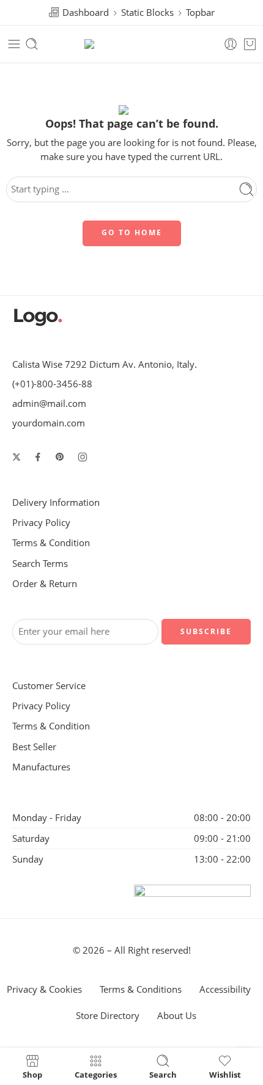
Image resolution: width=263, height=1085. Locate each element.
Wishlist (225, 1074)
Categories (96, 1074)
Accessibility (225, 989)
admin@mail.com (49, 403)
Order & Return (44, 584)
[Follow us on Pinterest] (60, 457)
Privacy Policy (41, 522)
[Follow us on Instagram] (82, 456)
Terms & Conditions (141, 989)
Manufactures (41, 767)
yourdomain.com (48, 423)
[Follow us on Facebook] (38, 457)
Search (163, 1074)
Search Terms (40, 563)
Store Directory (107, 1015)
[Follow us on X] (16, 457)
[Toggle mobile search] (32, 44)
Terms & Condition (51, 543)
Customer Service (49, 686)
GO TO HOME (132, 232)
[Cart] (250, 44)
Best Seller (34, 747)
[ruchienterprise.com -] (131, 44)
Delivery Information (56, 502)
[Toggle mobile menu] (14, 44)
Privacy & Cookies (44, 989)
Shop (32, 1074)
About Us (176, 1015)
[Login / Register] (230, 44)
